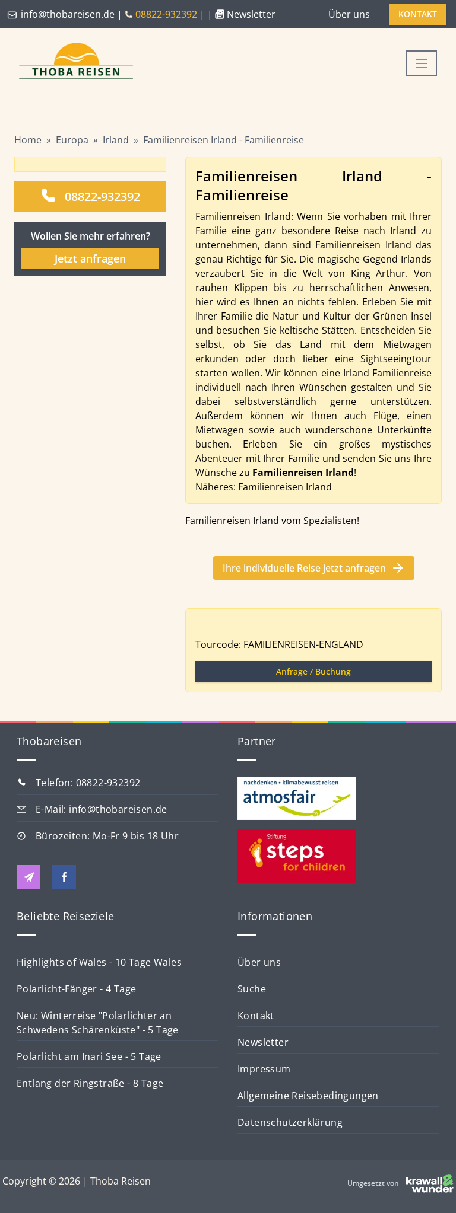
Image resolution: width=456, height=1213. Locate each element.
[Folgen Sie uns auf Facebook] (64, 877)
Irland (116, 139)
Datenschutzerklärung (290, 1122)
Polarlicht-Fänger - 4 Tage (76, 988)
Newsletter (263, 1042)
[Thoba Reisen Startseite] (71, 62)
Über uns (349, 14)
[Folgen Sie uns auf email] (28, 877)
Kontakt (256, 1015)
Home (28, 139)
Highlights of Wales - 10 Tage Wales (99, 962)
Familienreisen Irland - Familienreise (223, 139)
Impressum (264, 1068)
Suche (252, 988)
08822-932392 (102, 197)
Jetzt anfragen (90, 258)
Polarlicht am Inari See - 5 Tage (89, 1056)
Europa (72, 139)
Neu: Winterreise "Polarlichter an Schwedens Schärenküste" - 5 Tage (98, 1022)
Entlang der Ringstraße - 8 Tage (90, 1083)
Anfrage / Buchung (313, 671)
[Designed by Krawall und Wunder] (430, 1183)
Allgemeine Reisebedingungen (308, 1095)
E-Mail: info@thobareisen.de (101, 809)
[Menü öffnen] (421, 63)
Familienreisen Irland (285, 486)
